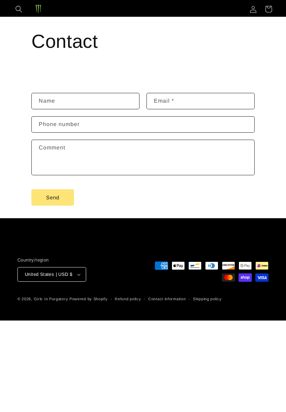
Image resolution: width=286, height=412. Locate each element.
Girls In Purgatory (51, 299)
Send (52, 197)
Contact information (167, 299)
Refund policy (128, 299)
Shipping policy (207, 299)
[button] (19, 9)
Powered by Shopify (88, 299)
